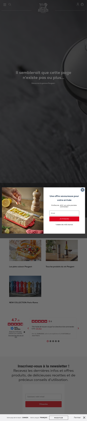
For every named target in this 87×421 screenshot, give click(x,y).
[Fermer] (84, 417)
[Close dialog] (82, 189)
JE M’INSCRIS (64, 219)
